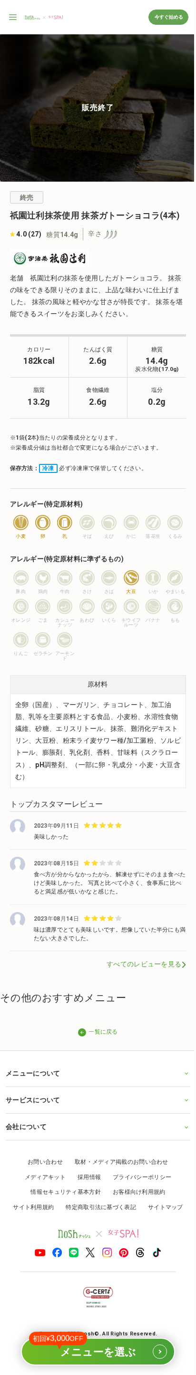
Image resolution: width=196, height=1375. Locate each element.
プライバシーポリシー (138, 1175)
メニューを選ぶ (93, 1348)
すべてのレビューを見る (144, 964)
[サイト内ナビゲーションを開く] (13, 17)
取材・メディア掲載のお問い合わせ (118, 1160)
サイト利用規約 (30, 1205)
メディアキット (41, 1175)
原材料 (98, 684)
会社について (26, 1125)
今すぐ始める (168, 17)
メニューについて (33, 1071)
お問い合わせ (41, 1160)
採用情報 (85, 1175)
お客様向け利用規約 (135, 1190)
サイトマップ (161, 1205)
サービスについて (33, 1098)
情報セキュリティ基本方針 (62, 1190)
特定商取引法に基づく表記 (97, 1205)
